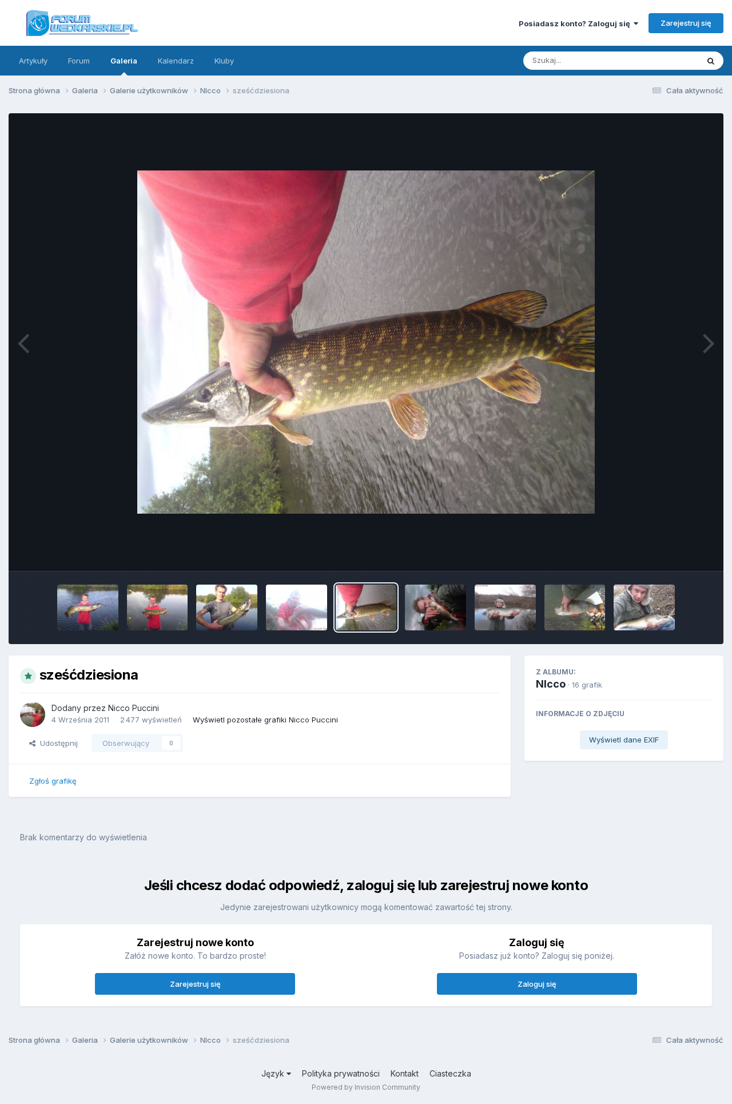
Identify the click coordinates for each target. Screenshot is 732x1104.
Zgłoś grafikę (53, 780)
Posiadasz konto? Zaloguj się (576, 23)
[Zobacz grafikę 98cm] (87, 607)
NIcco (551, 684)
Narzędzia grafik (668, 550)
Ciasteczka (450, 1073)
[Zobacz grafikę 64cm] (226, 607)
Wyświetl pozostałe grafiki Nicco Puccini (265, 719)
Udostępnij (56, 743)
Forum (79, 60)
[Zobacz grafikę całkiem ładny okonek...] (575, 607)
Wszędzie (666, 60)
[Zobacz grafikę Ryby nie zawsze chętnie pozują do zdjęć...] (296, 607)
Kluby (224, 60)
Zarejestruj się (686, 22)
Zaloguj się (537, 983)
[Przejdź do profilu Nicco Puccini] (32, 714)
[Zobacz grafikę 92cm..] (644, 607)
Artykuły (33, 60)
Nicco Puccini (133, 708)
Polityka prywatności (341, 1073)
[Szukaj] (710, 60)
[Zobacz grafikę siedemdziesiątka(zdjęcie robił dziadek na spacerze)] (505, 607)
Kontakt (405, 1073)
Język (274, 1073)
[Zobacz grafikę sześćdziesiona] (366, 607)
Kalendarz (176, 60)
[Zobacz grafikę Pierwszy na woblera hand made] (435, 607)
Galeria (123, 60)
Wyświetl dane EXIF (624, 739)
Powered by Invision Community (366, 1087)
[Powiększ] (366, 342)
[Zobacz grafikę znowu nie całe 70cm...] (157, 607)
